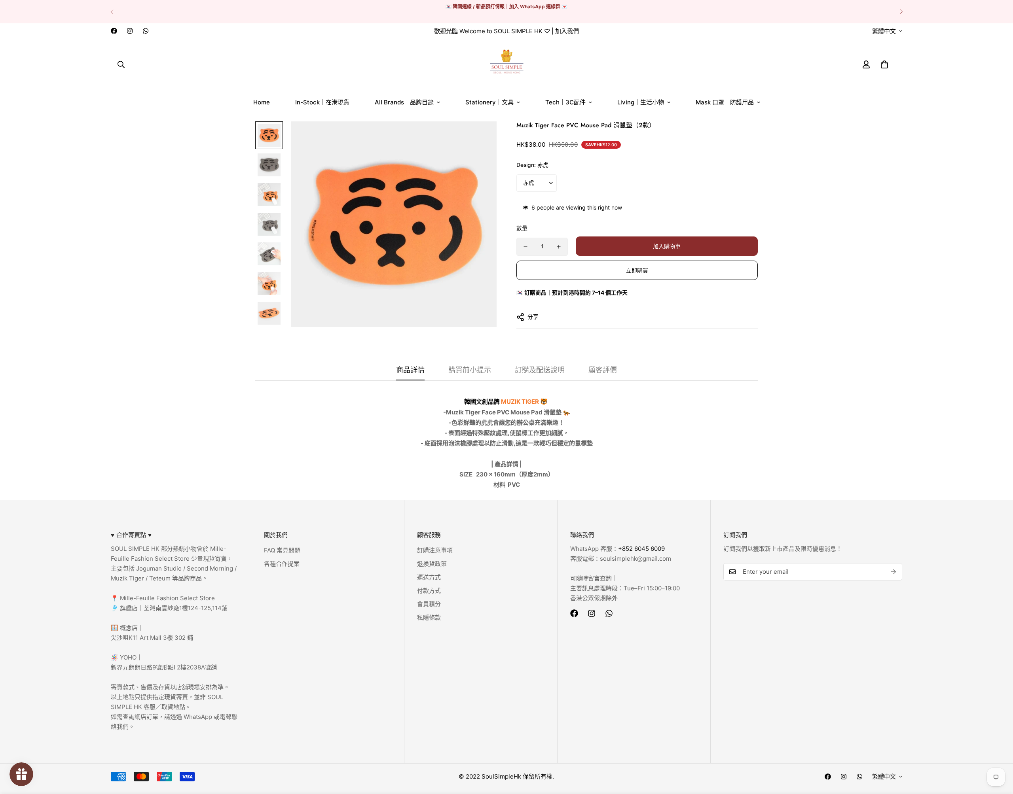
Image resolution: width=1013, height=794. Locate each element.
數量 (521, 228)
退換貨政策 (432, 563)
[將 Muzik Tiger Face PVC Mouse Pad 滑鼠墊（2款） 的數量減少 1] (525, 246)
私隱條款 (429, 617)
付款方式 (429, 590)
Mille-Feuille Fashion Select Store (167, 598)
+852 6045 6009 (641, 548)
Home (261, 102)
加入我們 (567, 31)
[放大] (480, 138)
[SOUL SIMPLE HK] (506, 64)
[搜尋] (121, 64)
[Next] (901, 11)
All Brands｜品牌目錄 (404, 102)
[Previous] (112, 11)
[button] (884, 64)
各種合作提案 (282, 563)
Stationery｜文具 (489, 102)
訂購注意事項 (435, 550)
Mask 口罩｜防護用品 (725, 102)
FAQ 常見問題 (282, 550)
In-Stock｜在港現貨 (322, 102)
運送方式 (429, 577)
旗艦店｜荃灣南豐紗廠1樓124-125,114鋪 (173, 608)
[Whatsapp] (145, 31)
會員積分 (429, 604)
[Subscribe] (893, 571)
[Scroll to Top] (997, 751)
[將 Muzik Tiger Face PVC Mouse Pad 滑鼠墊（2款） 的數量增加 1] (558, 246)
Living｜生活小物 (640, 102)
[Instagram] (130, 31)
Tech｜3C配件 (565, 102)
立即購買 (637, 270)
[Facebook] (114, 31)
